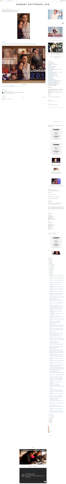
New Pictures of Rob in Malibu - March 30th (56, 410)
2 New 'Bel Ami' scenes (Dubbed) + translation (56, 378)
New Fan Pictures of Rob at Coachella (55, 322)
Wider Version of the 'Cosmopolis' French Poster (56, 328)
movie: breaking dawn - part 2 (15, 86)
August (51, 269)
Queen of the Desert (51, 66)
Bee (48, 426)
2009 (50, 421)
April (50, 274)
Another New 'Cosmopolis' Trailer (54, 347)
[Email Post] (12, 85)
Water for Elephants (51, 73)
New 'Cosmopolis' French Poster (54, 371)
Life (48, 65)
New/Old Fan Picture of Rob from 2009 (55, 321)
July (50, 270)
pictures (22, 86)
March (51, 414)
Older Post (43, 97)
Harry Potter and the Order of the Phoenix (54, 80)
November (51, 265)
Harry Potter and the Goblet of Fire (53, 83)
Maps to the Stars (50, 67)
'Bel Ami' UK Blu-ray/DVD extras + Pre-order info (56, 306)
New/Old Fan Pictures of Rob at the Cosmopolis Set (57, 368)
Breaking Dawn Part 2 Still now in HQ (55, 299)
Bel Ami (49, 71)
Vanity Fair (49, 85)
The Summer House (51, 79)
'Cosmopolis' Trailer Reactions (54, 342)
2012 (50, 263)
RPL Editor (49, 431)
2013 (50, 262)
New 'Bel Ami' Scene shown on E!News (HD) (56, 395)
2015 (50, 259)
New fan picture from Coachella (54, 315)
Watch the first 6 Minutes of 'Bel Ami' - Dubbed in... (57, 351)
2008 (50, 422)
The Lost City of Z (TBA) (51, 63)
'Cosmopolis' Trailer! (52, 348)
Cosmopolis (49, 70)
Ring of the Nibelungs (51, 84)
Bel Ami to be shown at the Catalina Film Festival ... (57, 333)
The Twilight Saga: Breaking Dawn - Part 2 (54, 69)
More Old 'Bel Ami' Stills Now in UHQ (55, 366)
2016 (50, 258)
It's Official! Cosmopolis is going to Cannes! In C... (57, 346)
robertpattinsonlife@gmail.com (52, 194)
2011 (50, 418)
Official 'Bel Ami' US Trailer (53, 399)
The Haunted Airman (51, 82)
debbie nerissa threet (7, 91)
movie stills (8, 86)
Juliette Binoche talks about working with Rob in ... (57, 293)
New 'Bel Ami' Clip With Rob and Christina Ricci (56, 354)
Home (23, 97)
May (50, 273)
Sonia (49, 432)
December (51, 264)
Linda (49, 430)
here (63, 40)
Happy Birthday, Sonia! (53, 323)
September (51, 268)
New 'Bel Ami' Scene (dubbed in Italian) (55, 385)
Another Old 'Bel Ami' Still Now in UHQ (55, 305)
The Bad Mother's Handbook (52, 81)
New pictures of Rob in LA (53, 298)
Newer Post (3, 97)
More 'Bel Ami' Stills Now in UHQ (54, 341)
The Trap (49, 61)
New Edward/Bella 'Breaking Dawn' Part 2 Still (11, 10)
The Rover (49, 68)
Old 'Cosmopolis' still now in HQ (54, 398)
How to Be (49, 78)
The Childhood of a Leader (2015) (52, 64)
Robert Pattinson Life (33, 4)
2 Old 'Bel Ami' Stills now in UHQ (54, 334)
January (51, 417)
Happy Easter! (52, 388)
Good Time (49, 62)
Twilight (49, 89)
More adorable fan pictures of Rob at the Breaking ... (57, 367)
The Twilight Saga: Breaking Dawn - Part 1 (54, 72)
